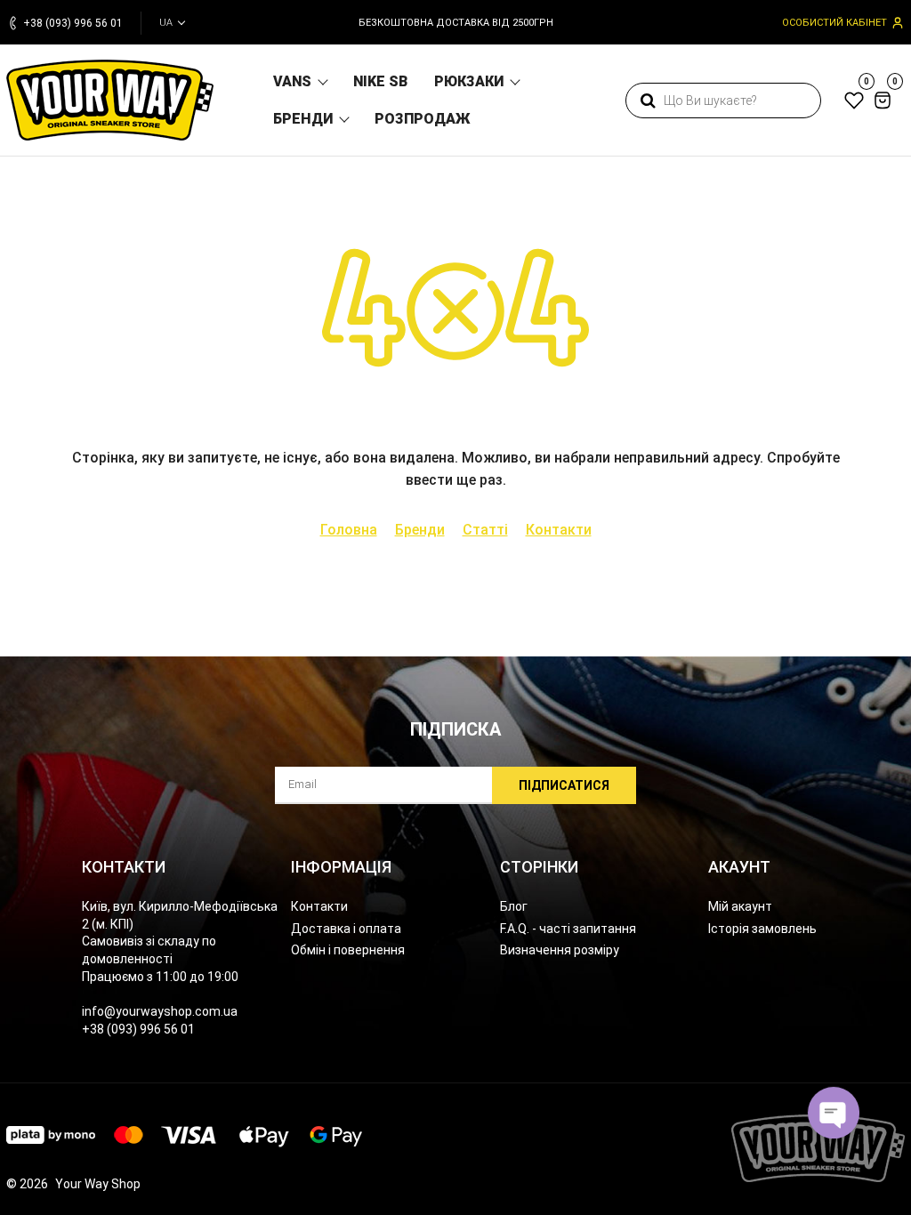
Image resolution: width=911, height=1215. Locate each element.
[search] (647, 100)
